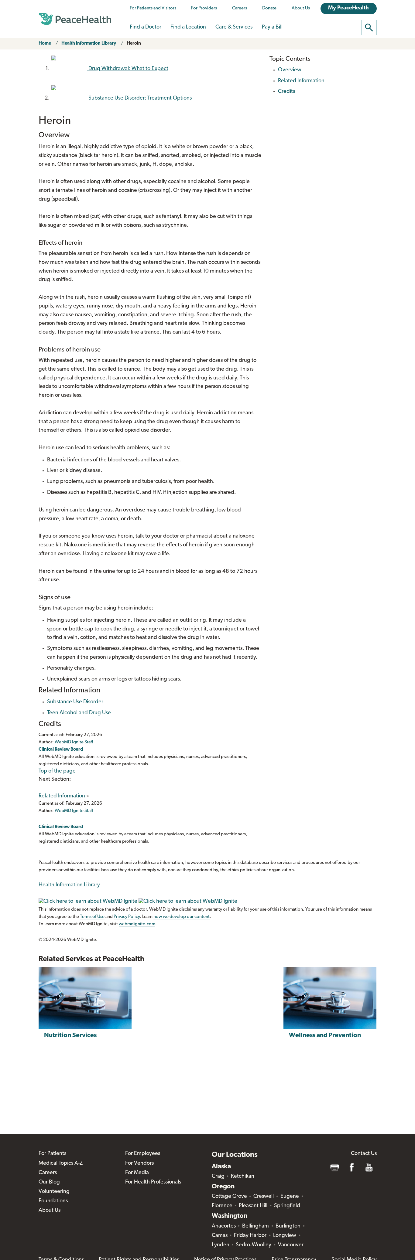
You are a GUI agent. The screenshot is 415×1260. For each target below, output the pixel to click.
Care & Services (233, 27)
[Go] (369, 27)
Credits (286, 91)
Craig (218, 1176)
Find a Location (188, 27)
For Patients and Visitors (153, 8)
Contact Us (364, 1153)
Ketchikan (242, 1176)
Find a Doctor (145, 27)
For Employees (142, 1153)
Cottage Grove (229, 1196)
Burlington (288, 1226)
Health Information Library (88, 43)
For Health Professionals (153, 1182)
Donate (269, 8)
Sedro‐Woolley (253, 1245)
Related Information (62, 796)
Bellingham (255, 1226)
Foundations (53, 1201)
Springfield (287, 1206)
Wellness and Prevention (325, 1035)
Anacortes (224, 1226)
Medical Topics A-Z (61, 1163)
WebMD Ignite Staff (74, 811)
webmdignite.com (137, 924)
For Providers (204, 8)
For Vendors (139, 1163)
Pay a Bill (272, 27)
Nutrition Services (70, 1035)
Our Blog (49, 1182)
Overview (289, 70)
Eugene (289, 1196)
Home (45, 43)
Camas (220, 1235)
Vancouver (291, 1245)
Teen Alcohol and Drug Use (79, 713)
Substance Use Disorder (75, 702)
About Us (301, 8)
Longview (284, 1235)
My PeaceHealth (348, 8)
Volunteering (54, 1191)
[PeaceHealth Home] (75, 19)
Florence (222, 1206)
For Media (137, 1173)
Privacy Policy (127, 917)
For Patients (52, 1153)
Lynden (220, 1245)
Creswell (263, 1196)
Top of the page (57, 771)
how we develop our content (181, 917)
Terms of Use (92, 917)
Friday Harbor (250, 1235)
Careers (239, 8)
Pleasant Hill (253, 1206)
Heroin (134, 43)
